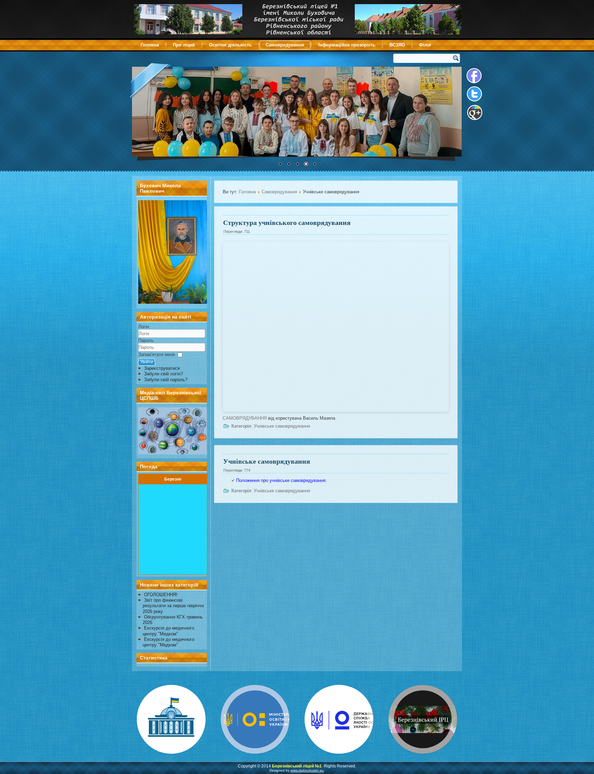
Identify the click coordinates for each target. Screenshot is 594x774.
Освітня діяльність (230, 44)
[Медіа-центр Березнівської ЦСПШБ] (171, 430)
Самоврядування (285, 44)
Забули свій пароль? (165, 379)
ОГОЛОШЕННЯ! (160, 594)
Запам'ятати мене (156, 354)
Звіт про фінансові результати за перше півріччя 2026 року (173, 606)
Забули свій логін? (163, 373)
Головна (150, 44)
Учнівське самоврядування (282, 426)
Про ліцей (184, 44)
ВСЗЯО (397, 44)
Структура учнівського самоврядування (287, 222)
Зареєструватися (162, 368)
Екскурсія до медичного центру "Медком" (168, 630)
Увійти (146, 361)
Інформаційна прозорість (346, 44)
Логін (143, 326)
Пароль (146, 340)
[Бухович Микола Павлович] (172, 302)
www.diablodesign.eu (307, 770)
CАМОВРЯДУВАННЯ (245, 418)
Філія (425, 44)
